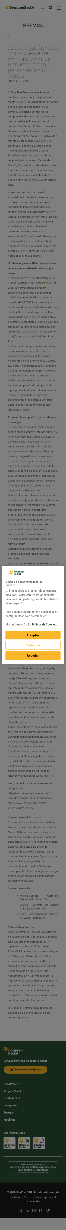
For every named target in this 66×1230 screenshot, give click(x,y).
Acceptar (33, 635)
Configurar (33, 645)
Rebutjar (33, 656)
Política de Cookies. (44, 624)
